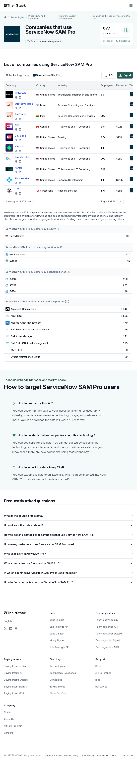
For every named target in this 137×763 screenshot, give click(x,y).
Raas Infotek (22, 157)
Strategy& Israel (24, 103)
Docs (98, 666)
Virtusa (19, 146)
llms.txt (115, 755)
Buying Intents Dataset (16, 679)
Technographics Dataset (108, 633)
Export (127, 75)
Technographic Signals (108, 640)
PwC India (21, 114)
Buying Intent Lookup (15, 666)
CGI (17, 125)
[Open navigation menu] (131, 5)
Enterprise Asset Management (67, 17)
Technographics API (106, 626)
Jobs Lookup (57, 619)
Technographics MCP (107, 647)
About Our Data (58, 693)
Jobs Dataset (57, 633)
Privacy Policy (71, 755)
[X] (5, 628)
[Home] (5, 17)
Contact (8, 712)
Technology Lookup (106, 619)
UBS (17, 189)
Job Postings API (59, 626)
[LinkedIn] (10, 628)
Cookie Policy (87, 755)
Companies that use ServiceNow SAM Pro (111, 17)
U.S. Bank (20, 135)
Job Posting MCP (59, 647)
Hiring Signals (57, 640)
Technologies (17, 17)
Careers (8, 732)
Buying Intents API (14, 672)
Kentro (18, 167)
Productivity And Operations (36, 17)
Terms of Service (53, 755)
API (111, 75)
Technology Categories (63, 672)
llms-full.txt (127, 755)
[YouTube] (16, 628)
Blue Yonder (22, 178)
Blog (97, 679)
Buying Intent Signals (15, 686)
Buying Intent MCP (14, 693)
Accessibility (103, 755)
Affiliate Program (13, 725)
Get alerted (124, 41)
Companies (56, 679)
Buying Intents (57, 686)
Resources (101, 686)
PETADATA (21, 93)
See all (109, 41)
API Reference (103, 672)
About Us (9, 719)
